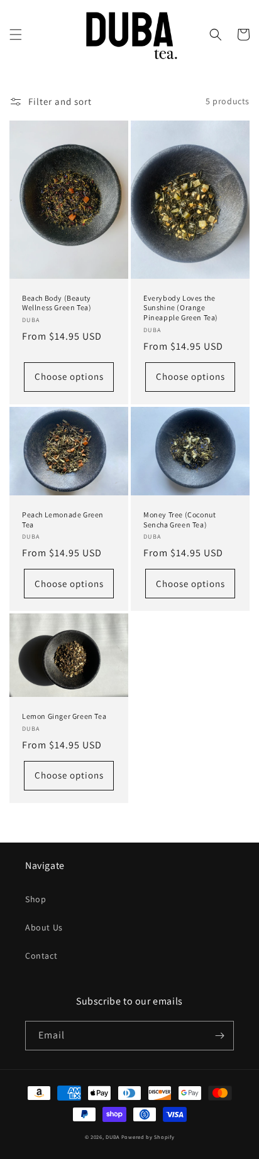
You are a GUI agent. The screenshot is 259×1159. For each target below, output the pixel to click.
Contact (41, 955)
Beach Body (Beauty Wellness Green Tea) (56, 303)
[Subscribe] (219, 1035)
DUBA (112, 1136)
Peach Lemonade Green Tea (63, 519)
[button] (16, 34)
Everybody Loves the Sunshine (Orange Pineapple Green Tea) (180, 307)
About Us (44, 927)
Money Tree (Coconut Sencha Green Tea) (179, 519)
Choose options (69, 376)
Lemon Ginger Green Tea (64, 716)
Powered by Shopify (148, 1136)
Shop (35, 899)
